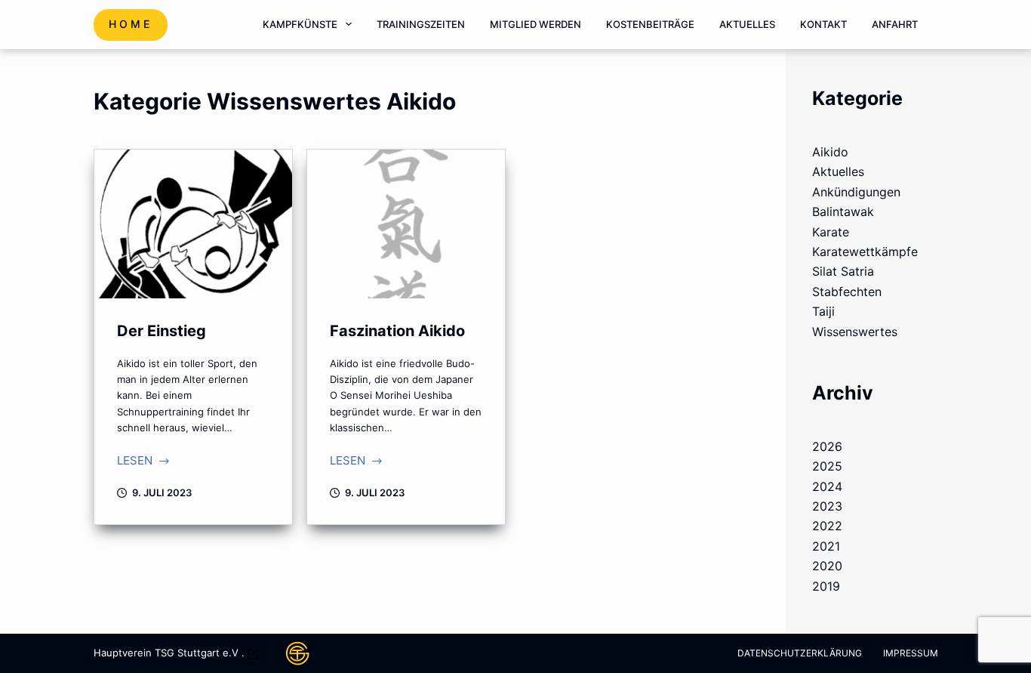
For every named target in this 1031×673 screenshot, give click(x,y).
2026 (827, 446)
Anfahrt (895, 24)
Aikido (830, 151)
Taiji (823, 311)
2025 (827, 466)
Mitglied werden (535, 24)
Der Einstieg (161, 331)
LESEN (138, 462)
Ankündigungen (856, 191)
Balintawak (843, 211)
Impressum (910, 653)
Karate (830, 231)
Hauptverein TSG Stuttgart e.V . (169, 653)
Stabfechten (847, 291)
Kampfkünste (300, 24)
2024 (827, 486)
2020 (827, 565)
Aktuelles (747, 24)
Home (130, 23)
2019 (826, 586)
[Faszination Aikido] (406, 224)
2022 (827, 525)
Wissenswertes (854, 331)
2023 (827, 506)
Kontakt (823, 24)
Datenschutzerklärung (799, 653)
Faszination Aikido (397, 331)
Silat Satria (843, 271)
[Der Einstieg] (193, 224)
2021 (826, 546)
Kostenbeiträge (650, 24)
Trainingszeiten (421, 24)
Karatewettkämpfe (865, 251)
